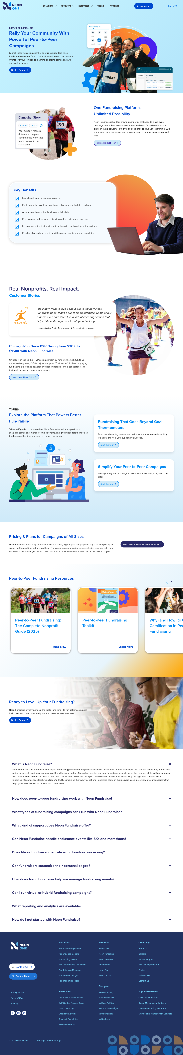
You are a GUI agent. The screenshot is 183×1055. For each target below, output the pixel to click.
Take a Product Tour (106, 142)
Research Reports (67, 1024)
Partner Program (146, 959)
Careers (142, 953)
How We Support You (149, 964)
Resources (83, 6)
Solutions (48, 6)
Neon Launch (105, 975)
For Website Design (68, 975)
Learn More (126, 647)
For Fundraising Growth (70, 948)
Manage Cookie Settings (49, 1040)
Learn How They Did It (23, 377)
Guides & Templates (68, 1018)
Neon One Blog (66, 1008)
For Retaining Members (70, 970)
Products (66, 6)
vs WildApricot (106, 1013)
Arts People (104, 964)
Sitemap (14, 1003)
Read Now (59, 647)
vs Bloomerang (106, 992)
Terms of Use (17, 997)
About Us (143, 948)
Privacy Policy (17, 992)
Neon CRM (104, 948)
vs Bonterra (104, 1018)
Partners (114, 6)
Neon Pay (103, 970)
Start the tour (107, 444)
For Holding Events (68, 959)
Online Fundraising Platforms (152, 1008)
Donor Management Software (152, 1002)
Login (171, 6)
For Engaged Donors (69, 953)
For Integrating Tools (69, 980)
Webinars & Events (67, 1013)
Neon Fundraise (106, 953)
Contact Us (22, 967)
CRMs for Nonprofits (148, 997)
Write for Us (144, 975)
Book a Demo (143, 5)
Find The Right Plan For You (141, 544)
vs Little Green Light (108, 1008)
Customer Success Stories (71, 997)
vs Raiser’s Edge (106, 1002)
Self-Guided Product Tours (71, 1002)
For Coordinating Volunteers (72, 964)
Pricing (100, 6)
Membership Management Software (155, 1013)
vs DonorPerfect (106, 997)
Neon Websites (106, 959)
